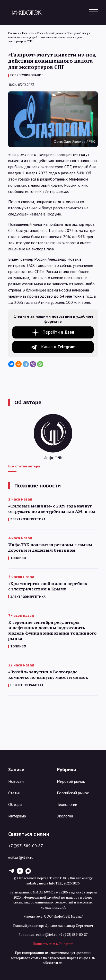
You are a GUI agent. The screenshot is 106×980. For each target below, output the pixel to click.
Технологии (67, 804)
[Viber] (33, 364)
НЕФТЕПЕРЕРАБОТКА (26, 685)
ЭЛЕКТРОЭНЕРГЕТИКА (28, 519)
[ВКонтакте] (11, 364)
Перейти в (58, 332)
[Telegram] (26, 364)
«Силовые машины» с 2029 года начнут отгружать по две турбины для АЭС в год (51, 508)
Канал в (58, 347)
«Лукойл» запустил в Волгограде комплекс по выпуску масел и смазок (48, 674)
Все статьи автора (24, 466)
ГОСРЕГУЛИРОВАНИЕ (26, 75)
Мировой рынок (71, 781)
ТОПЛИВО (18, 558)
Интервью (17, 815)
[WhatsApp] (40, 364)
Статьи (14, 792)
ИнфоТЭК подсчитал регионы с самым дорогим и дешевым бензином (50, 547)
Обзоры (15, 804)
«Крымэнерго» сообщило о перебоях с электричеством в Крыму (47, 586)
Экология (65, 815)
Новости (16, 781)
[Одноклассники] (18, 364)
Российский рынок (73, 792)
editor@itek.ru (20, 857)
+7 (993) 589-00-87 (25, 845)
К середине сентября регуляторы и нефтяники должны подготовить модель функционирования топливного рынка (52, 630)
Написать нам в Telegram (53, 943)
